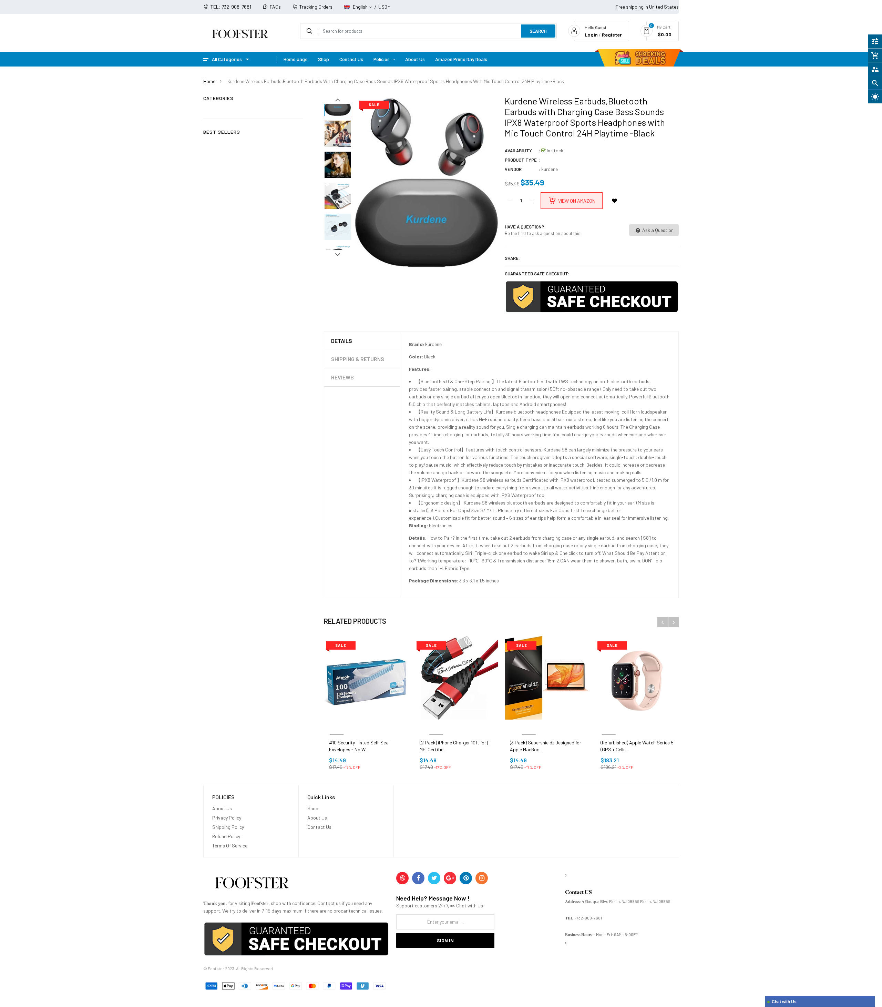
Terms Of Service (229, 845)
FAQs (275, 7)
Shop (312, 808)
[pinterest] (466, 878)
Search (538, 31)
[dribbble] (402, 878)
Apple (609, 726)
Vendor (513, 169)
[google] (450, 878)
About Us (222, 808)
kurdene (549, 169)
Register (612, 35)
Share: (512, 258)
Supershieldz (529, 726)
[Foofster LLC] (251, 884)
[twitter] (434, 878)
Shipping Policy (228, 827)
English (361, 7)
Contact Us (319, 827)
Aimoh (336, 726)
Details (341, 340)
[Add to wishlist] (614, 200)
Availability (518, 150)
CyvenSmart (436, 726)
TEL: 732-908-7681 (231, 7)
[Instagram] (481, 878)
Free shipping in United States (647, 7)
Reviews (342, 377)
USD (382, 4)
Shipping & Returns (357, 359)
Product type (521, 160)
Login (591, 35)
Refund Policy (226, 836)
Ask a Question (657, 230)
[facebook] (418, 878)
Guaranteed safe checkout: (537, 273)
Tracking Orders (315, 7)
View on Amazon (576, 201)
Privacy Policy (226, 818)
